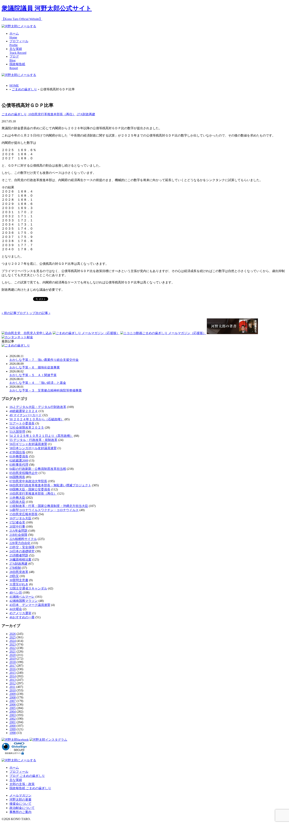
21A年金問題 (18, 530)
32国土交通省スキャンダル (28, 588)
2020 (12, 655)
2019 (12, 658)
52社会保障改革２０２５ (26, 427)
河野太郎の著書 (20, 799)
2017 (12, 665)
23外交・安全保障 (22, 547)
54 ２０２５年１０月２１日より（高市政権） (41, 435)
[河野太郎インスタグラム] (48, 739)
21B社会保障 (18, 534)
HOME (14, 85)
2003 (12, 715)
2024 (12, 641)
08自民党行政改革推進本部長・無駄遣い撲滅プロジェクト (50, 485)
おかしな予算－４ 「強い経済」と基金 (37, 382)
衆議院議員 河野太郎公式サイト (47, 8)
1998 (12, 732)
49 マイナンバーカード (25, 415)
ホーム (14, 767)
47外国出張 (17, 452)
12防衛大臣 (17, 501)
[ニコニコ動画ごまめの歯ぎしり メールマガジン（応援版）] (163, 333)
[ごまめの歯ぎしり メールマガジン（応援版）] (86, 333)
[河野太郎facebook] (15, 739)
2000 (12, 725)
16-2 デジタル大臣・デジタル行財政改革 (37, 407)
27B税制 (15, 567)
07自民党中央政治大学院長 (28, 481)
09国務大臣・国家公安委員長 (29, 489)
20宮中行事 (17, 526)
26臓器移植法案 (20, 559)
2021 (12, 651)
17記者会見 (17, 522)
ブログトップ (26, 313)
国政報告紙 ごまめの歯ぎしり (30, 788)
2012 (12, 683)
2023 (12, 644)
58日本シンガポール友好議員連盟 (33, 448)
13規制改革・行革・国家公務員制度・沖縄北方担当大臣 (48, 506)
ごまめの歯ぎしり (24, 89)
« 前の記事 (9, 313)
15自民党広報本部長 (23, 514)
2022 (12, 648)
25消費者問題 (18, 555)
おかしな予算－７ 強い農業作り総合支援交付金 (44, 359)
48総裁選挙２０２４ (23, 411)
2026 (12, 633)
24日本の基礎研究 (22, 551)
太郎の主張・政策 (22, 784)
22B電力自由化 (19, 543)
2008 (12, 697)
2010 (12, 690)
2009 (12, 694)
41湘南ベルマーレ (22, 596)
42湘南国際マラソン (23, 600)
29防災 (14, 576)
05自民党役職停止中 (23, 473)
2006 (12, 704)
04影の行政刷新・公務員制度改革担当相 (37, 468)
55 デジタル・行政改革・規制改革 (33, 440)
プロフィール (18, 771)
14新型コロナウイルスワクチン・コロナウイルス (44, 510)
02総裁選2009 (18, 460)
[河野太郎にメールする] (19, 26)
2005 (12, 708)
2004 (12, 711)
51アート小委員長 (22, 423)
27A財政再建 (86, 114)
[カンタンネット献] (17, 337)
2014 (12, 676)
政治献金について (22, 807)
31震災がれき (18, 584)
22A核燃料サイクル (23, 539)
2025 (12, 637)
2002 (12, 718)
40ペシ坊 (15, 592)
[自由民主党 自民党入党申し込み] (27, 333)
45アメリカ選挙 (20, 613)
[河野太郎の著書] (232, 333)
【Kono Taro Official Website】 (22, 19)
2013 (12, 679)
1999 (12, 729)
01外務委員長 (18, 456)
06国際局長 (17, 477)
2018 (12, 662)
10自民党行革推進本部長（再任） (51, 114)
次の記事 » (42, 313)
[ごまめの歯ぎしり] (16, 345)
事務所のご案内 (20, 812)
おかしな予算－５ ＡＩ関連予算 (33, 375)
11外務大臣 (17, 497)
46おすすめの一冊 (22, 617)
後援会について (20, 803)
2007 (12, 701)
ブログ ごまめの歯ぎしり (27, 775)
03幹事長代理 (18, 464)
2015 (12, 672)
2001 (12, 722)
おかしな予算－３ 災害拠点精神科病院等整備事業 (45, 390)
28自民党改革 (18, 572)
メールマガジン (20, 795)
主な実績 (15, 780)
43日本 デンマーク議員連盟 (29, 605)
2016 (12, 669)
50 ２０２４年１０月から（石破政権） (36, 419)
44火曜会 (15, 609)
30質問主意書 (18, 580)
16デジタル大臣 (20, 518)
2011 (12, 686)
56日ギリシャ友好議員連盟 (28, 444)
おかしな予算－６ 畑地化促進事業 (34, 367)
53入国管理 (17, 431)
